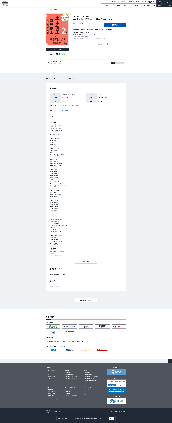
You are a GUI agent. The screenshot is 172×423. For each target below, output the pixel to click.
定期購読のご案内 (51, 397)
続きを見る (99, 44)
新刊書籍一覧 (50, 372)
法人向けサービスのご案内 (71, 395)
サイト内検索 (168, 5)
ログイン (121, 385)
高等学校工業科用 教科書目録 (91, 380)
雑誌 (136, 5)
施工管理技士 (64, 110)
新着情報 (123, 2)
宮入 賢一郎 (78, 23)
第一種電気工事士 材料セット (72, 378)
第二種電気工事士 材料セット (72, 376)
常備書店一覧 (115, 2)
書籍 (107, 5)
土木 (69, 106)
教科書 (126, 5)
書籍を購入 (115, 25)
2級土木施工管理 (76, 106)
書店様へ (144, 2)
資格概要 (68, 372)
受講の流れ (68, 391)
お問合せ (130, 2)
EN (153, 1)
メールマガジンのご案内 (89, 399)
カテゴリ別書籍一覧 (52, 370)
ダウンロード (62, 78)
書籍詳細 (48, 78)
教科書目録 (87, 372)
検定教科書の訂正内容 (90, 378)
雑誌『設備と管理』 (51, 393)
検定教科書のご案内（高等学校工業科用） (93, 376)
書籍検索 (160, 5)
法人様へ (138, 2)
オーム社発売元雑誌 (52, 402)
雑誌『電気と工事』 (51, 391)
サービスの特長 (69, 389)
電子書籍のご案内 (62, 346)
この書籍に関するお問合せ (85, 300)
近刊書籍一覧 (50, 374)
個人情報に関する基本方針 (92, 418)
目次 (55, 78)
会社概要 (114, 411)
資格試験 (117, 5)
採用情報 (123, 411)
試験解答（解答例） (70, 374)
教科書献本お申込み (89, 374)
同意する (111, 418)
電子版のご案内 (51, 395)
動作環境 (68, 393)
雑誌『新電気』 (50, 389)
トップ (47, 9)
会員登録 (112, 385)
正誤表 (70, 78)
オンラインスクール (149, 5)
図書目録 (50, 378)
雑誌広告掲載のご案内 (53, 400)
